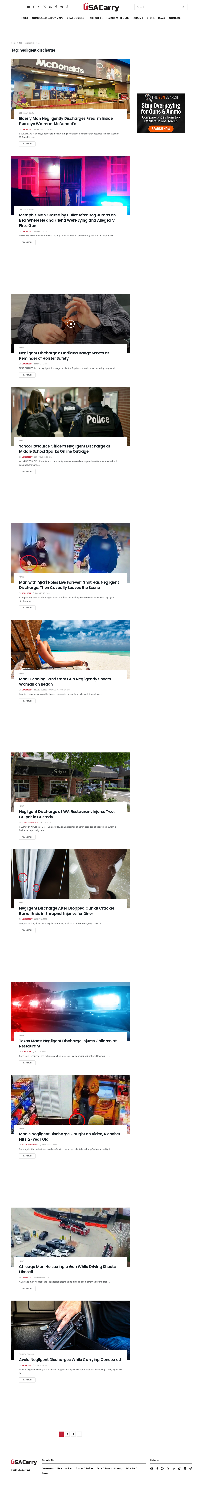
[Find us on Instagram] (39, 7)
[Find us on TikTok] (56, 7)
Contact (175, 18)
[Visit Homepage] (101, 7)
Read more (29, 143)
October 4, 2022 (41, 1365)
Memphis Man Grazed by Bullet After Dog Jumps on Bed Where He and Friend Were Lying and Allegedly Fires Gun (67, 220)
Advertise (130, 1468)
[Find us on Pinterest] (61, 7)
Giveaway (118, 1468)
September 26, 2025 (44, 129)
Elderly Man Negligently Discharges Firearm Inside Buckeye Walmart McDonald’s (66, 121)
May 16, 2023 (41, 919)
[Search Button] (184, 7)
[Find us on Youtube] (28, 7)
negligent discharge (33, 42)
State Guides (48, 1468)
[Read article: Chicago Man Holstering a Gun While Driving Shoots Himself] (70, 1237)
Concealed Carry (27, 1354)
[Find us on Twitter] (44, 7)
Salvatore (26, 1365)
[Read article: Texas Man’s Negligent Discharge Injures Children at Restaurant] (70, 1011)
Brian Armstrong (30, 1144)
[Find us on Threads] (67, 7)
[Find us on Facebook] (33, 7)
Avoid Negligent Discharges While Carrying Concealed (70, 1359)
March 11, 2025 (42, 231)
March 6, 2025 (42, 364)
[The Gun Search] (161, 113)
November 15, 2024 (44, 457)
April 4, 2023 (40, 1051)
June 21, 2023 (47, 822)
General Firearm (26, 113)
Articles (68, 1468)
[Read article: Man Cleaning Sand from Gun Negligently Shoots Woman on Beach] (70, 649)
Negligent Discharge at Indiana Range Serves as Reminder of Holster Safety (64, 355)
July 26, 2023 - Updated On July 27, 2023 (53, 690)
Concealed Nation (30, 822)
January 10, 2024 (41, 593)
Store (99, 1468)
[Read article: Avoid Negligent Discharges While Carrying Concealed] (70, 1330)
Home (25, 18)
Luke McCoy (27, 129)
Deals (107, 1468)
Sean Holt (26, 593)
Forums (79, 1468)
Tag (20, 42)
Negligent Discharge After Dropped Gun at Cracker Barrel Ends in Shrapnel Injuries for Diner (66, 911)
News (21, 347)
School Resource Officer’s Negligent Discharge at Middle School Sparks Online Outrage (64, 449)
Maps (59, 1468)
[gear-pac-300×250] (161, 67)
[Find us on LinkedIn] (50, 7)
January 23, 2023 (49, 1144)
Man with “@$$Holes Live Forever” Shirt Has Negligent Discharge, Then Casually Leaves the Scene (69, 585)
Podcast (90, 1468)
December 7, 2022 (43, 1277)
